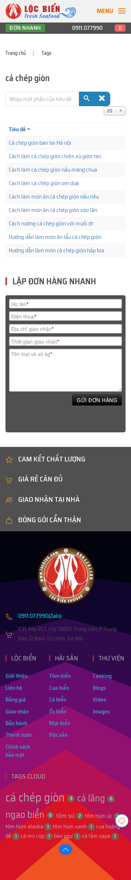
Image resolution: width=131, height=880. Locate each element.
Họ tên (19, 304)
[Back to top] (65, 849)
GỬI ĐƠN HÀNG (97, 400)
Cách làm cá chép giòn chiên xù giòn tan (55, 156)
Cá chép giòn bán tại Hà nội (40, 142)
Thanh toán (18, 734)
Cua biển (59, 687)
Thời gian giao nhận (35, 341)
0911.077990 (87, 27)
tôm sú (68, 816)
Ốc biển (57, 711)
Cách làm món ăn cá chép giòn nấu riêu (54, 196)
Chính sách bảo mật (17, 750)
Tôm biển (60, 675)
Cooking (102, 675)
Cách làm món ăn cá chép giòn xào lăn (53, 210)
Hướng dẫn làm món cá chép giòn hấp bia (56, 250)
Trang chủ (15, 53)
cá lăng (94, 798)
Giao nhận (17, 711)
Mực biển (59, 723)
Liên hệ (13, 687)
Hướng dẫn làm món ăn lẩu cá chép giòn (55, 236)
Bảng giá (15, 699)
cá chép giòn (38, 797)
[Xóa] (102, 99)
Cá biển (57, 699)
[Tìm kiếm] (87, 99)
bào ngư (66, 835)
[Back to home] (40, 11)
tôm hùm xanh (72, 826)
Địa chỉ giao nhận (32, 328)
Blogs (99, 687)
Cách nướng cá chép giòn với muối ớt (51, 223)
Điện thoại (23, 316)
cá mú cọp (35, 835)
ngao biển (28, 814)
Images (101, 711)
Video (99, 699)
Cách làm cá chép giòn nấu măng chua (53, 169)
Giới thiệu (16, 675)
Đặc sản (58, 734)
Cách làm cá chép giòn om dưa (44, 183)
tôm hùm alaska (27, 826)
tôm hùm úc (101, 815)
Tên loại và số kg (31, 353)
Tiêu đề (17, 129)
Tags (46, 53)
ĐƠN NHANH (25, 28)
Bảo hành (16, 723)
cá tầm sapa (99, 835)
